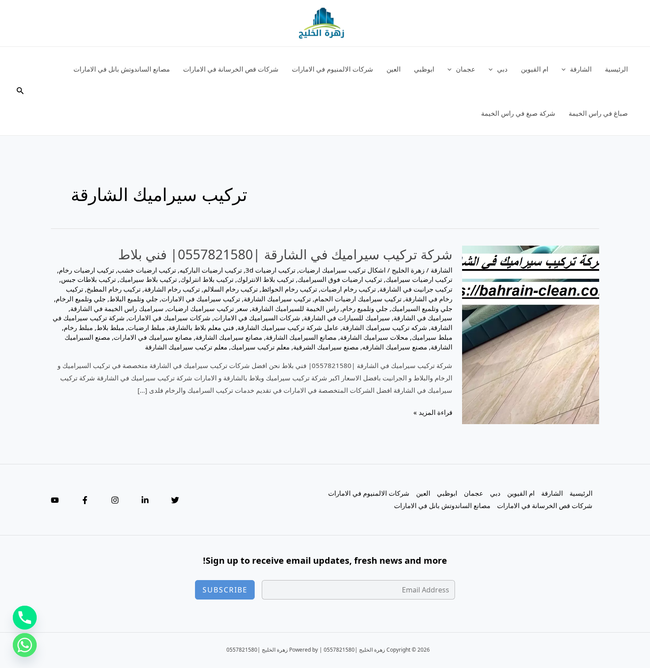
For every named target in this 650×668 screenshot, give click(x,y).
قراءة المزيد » (432, 413)
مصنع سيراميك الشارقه (394, 346)
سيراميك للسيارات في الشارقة (347, 317)
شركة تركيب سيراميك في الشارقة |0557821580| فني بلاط (285, 254)
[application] (566, 69)
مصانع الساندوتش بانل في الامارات (121, 69)
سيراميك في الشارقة (423, 317)
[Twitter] (175, 500)
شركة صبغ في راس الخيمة (518, 113)
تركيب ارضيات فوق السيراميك (340, 279)
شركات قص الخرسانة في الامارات (231, 69)
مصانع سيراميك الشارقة (228, 337)
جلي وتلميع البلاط (133, 298)
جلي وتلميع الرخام (81, 298)
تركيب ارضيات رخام (86, 270)
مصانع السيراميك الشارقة (301, 337)
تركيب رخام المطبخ (114, 289)
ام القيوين (534, 69)
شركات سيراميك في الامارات (169, 317)
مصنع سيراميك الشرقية (326, 346)
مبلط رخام (78, 327)
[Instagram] (115, 500)
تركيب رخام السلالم (230, 289)
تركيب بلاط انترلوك (206, 279)
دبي (502, 69)
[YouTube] (55, 500)
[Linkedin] (145, 500)
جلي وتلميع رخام (365, 308)
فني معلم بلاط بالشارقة (201, 327)
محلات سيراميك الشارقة (374, 337)
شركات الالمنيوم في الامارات (332, 69)
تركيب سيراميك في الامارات (200, 298)
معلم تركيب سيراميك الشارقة (186, 346)
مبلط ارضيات (146, 327)
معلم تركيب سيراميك (260, 346)
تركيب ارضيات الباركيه (211, 270)
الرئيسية (616, 69)
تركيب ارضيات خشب (147, 270)
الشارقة (581, 69)
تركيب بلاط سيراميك (148, 279)
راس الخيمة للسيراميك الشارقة (295, 308)
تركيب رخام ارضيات (348, 289)
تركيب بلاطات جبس (88, 279)
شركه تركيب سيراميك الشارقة (384, 327)
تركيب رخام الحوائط (289, 289)
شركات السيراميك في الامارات (257, 317)
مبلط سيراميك (432, 337)
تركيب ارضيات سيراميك (419, 279)
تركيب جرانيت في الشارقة (415, 289)
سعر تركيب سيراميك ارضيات (207, 308)
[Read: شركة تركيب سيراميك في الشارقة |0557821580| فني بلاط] (530, 334)
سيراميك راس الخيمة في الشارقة (117, 308)
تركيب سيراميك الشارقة (277, 298)
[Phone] (25, 618)
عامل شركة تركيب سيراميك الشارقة (288, 327)
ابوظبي (424, 69)
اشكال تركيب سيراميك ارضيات (342, 270)
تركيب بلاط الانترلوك (265, 279)
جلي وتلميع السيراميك (421, 308)
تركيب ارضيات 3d (270, 270)
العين (393, 69)
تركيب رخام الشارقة (172, 289)
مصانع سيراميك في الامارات (153, 337)
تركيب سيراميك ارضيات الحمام (357, 298)
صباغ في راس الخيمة (598, 113)
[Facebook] (85, 500)
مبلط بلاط (110, 327)
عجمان (465, 69)
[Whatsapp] (25, 645)
